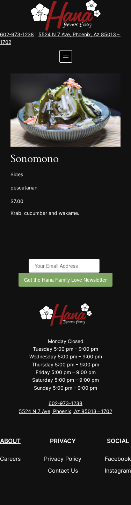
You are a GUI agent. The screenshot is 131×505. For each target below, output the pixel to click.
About (10, 440)
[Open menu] (65, 56)
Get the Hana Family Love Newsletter (65, 279)
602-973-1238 (17, 34)
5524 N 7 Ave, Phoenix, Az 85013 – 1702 (65, 411)
